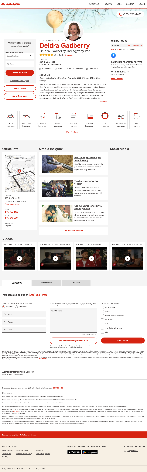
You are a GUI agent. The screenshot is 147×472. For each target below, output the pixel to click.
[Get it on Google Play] (90, 452)
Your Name (8, 314)
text (118, 49)
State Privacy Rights (43, 454)
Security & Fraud (22, 450)
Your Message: (56, 311)
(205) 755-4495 (11, 212)
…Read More (102, 102)
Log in (142, 4)
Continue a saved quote (19, 80)
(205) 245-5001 (11, 218)
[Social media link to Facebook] (113, 55)
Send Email (122, 340)
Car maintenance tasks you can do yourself (88, 207)
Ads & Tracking (7, 450)
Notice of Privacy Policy (24, 454)
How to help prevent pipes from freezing (87, 159)
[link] (10, 4)
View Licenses (117, 79)
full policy (16, 411)
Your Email (9, 307)
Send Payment (19, 96)
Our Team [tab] (76, 283)
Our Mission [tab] (46, 283)
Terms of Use (6, 454)
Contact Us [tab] (17, 283)
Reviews (108, 4)
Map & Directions (13, 204)
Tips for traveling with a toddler (86, 182)
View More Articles (73, 231)
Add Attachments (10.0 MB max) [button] (73, 341)
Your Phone (23, 307)
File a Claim (20, 88)
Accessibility (40, 450)
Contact (130, 4)
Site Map (5, 457)
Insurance (94, 4)
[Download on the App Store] (74, 452)
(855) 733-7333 (43, 359)
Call (112, 49)
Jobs (119, 4)
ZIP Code (10, 64)
